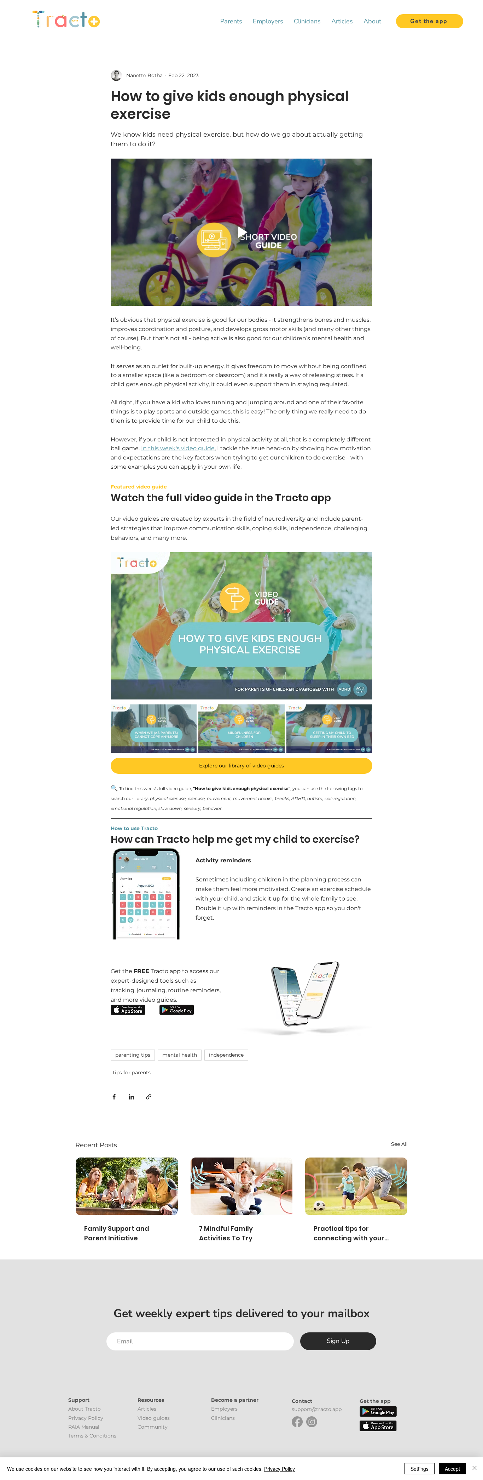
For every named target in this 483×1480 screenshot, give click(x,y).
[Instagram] (311, 1421)
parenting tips (132, 1055)
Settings (420, 1468)
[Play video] (241, 232)
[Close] (474, 1468)
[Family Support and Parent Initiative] (127, 1186)
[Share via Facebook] (114, 1096)
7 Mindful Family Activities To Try (226, 1233)
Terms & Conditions (92, 1436)
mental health (179, 1055)
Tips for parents (131, 1072)
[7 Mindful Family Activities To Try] (242, 1186)
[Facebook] (297, 1421)
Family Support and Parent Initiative (116, 1233)
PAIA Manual (83, 1427)
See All (399, 1144)
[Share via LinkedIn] (131, 1096)
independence (226, 1055)
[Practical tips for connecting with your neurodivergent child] (356, 1186)
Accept (452, 1468)
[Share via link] (148, 1096)
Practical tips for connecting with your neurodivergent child (349, 1233)
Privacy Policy (279, 1468)
